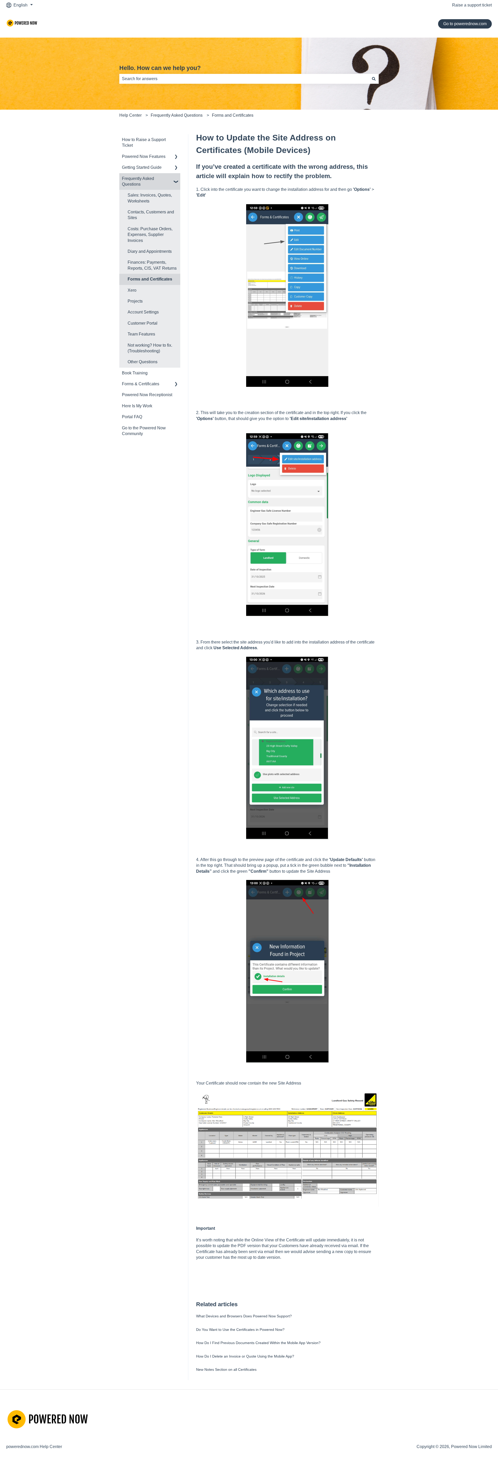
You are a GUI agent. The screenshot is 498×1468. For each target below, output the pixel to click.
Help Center (130, 115)
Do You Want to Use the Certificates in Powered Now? (240, 1329)
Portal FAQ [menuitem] (132, 417)
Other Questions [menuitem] (142, 362)
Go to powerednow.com (465, 24)
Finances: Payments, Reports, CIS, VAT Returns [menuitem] (152, 265)
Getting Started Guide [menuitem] (142, 167)
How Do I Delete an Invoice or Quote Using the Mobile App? (245, 1356)
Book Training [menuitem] (135, 373)
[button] (176, 157)
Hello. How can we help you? (160, 68)
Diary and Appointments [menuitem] (150, 251)
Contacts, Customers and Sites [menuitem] (151, 215)
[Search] (374, 79)
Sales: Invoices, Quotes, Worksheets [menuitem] (150, 198)
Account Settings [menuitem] (143, 312)
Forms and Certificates (232, 115)
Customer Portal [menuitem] (142, 323)
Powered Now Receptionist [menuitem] (147, 395)
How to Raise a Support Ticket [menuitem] (144, 142)
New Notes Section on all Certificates (226, 1369)
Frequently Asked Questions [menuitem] (138, 181)
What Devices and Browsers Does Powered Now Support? (244, 1316)
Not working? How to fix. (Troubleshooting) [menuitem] (150, 348)
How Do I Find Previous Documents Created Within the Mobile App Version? (258, 1343)
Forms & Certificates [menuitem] (140, 384)
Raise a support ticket (472, 5)
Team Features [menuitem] (141, 334)
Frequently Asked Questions (177, 115)
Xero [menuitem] (132, 290)
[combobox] (244, 79)
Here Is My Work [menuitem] (137, 406)
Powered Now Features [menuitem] (143, 156)
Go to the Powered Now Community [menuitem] (144, 431)
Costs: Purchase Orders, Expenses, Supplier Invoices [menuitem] (150, 235)
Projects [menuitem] (135, 301)
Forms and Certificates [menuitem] (150, 279)
